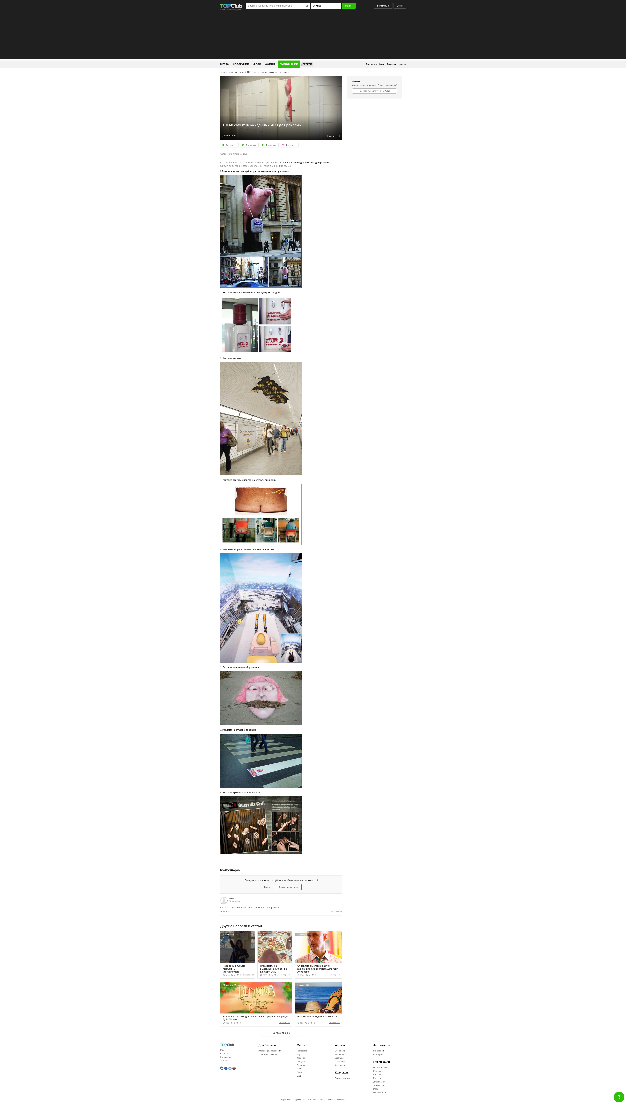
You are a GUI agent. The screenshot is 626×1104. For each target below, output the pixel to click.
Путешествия (379, 1092)
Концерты (339, 1054)
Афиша (270, 64)
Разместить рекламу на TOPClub (374, 91)
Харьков (307, 1100)
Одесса (297, 1100)
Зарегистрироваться (288, 887)
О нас (222, 1050)
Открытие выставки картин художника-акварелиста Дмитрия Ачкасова (317, 968)
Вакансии (224, 1053)
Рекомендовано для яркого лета (317, 1016)
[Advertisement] (313, 36)
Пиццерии (301, 1061)
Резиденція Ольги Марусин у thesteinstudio (234, 968)
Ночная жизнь (380, 1067)
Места (224, 64)
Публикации (289, 64)
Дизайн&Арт (248, 975)
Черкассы (340, 1100)
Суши (299, 1076)
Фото (257, 64)
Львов (330, 1100)
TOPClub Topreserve (267, 1054)
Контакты (224, 1060)
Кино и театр (379, 1074)
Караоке (301, 1058)
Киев (222, 72)
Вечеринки (340, 1051)
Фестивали (340, 1065)
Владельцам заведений (269, 1051)
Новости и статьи (236, 72)
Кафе (299, 1068)
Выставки (339, 1058)
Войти (399, 6)
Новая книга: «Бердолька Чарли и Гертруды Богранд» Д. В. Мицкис (255, 1018)
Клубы (300, 1054)
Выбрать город (395, 64)
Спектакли (340, 1061)
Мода (375, 1089)
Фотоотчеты (381, 1045)
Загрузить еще (281, 1032)
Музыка (377, 1078)
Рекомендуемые (342, 1078)
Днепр (323, 1100)
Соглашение (226, 1057)
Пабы (299, 1072)
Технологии (378, 1085)
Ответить (224, 911)
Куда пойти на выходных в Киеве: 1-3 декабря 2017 (273, 968)
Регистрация (383, 6)
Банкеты (301, 1065)
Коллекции (241, 64)
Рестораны (285, 975)
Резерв (307, 64)
